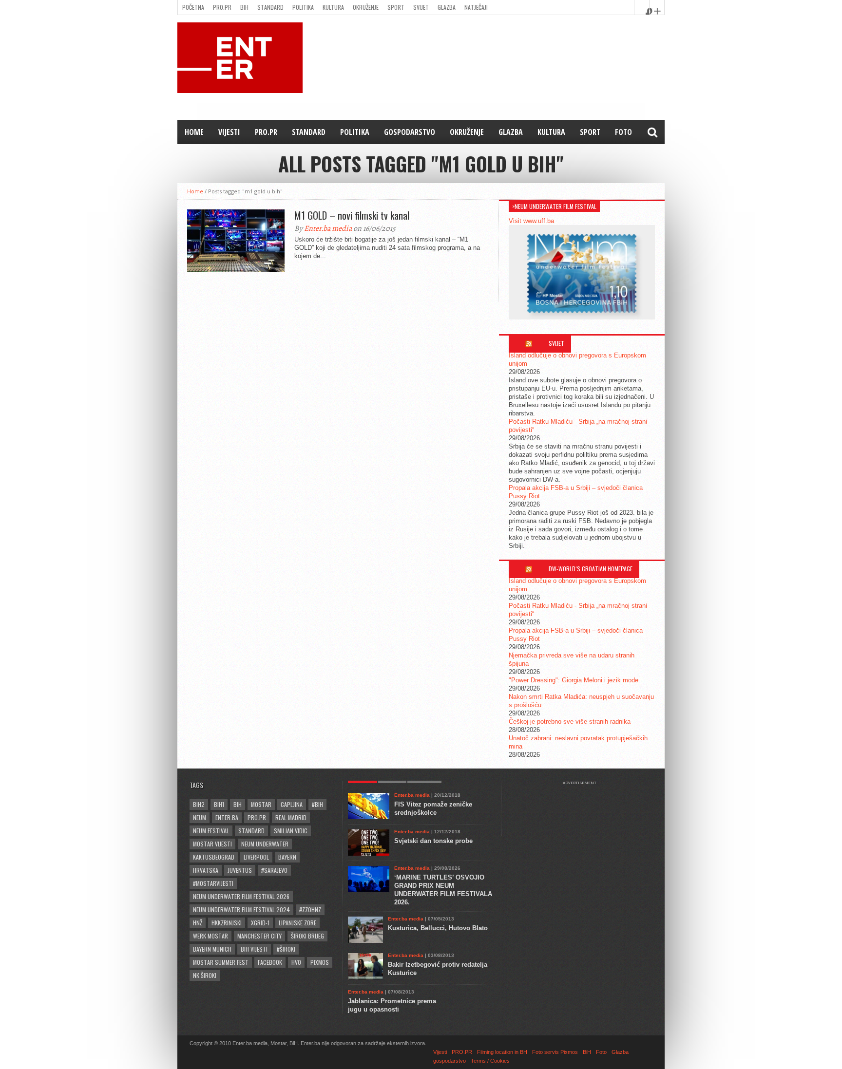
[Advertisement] (584, 809)
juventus (240, 870)
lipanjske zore (297, 923)
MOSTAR (261, 804)
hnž (197, 923)
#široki (286, 949)
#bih (317, 804)
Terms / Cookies (490, 1061)
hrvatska (205, 870)
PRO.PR (222, 7)
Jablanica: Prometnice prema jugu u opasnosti (392, 1005)
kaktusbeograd (213, 857)
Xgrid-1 (260, 923)
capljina (292, 804)
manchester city (259, 936)
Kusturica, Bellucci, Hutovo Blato (438, 928)
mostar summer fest (221, 962)
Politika (303, 7)
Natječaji (476, 7)
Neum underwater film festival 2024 (241, 909)
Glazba (447, 7)
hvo (296, 962)
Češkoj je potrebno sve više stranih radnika (570, 721)
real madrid (290, 817)
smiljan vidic (290, 830)
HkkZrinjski (226, 923)
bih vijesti (254, 949)
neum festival (211, 830)
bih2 (199, 804)
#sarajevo (274, 870)
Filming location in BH (502, 1052)
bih (237, 804)
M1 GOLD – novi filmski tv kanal (351, 215)
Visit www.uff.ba (531, 221)
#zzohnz (310, 909)
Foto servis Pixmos (555, 1052)
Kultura (333, 7)
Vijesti (229, 132)
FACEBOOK (270, 962)
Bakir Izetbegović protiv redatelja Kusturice (437, 968)
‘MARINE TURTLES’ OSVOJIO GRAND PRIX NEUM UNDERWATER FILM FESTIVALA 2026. (443, 890)
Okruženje (366, 7)
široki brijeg (307, 936)
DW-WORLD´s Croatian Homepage (590, 568)
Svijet (421, 7)
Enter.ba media (328, 228)
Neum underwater (264, 844)
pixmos (319, 962)
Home (194, 132)
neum (199, 817)
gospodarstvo (409, 132)
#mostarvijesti (213, 883)
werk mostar (210, 936)
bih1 (219, 804)
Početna (193, 7)
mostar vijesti (212, 844)
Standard (270, 7)
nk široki (204, 975)
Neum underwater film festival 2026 (241, 896)
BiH (244, 7)
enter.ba (226, 817)
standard (251, 830)
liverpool (256, 857)
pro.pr (257, 817)
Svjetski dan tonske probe (433, 840)
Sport (395, 7)
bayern (287, 857)
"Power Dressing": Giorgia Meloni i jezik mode (573, 680)
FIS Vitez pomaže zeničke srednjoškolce (433, 808)
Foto (623, 132)
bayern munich (212, 949)
